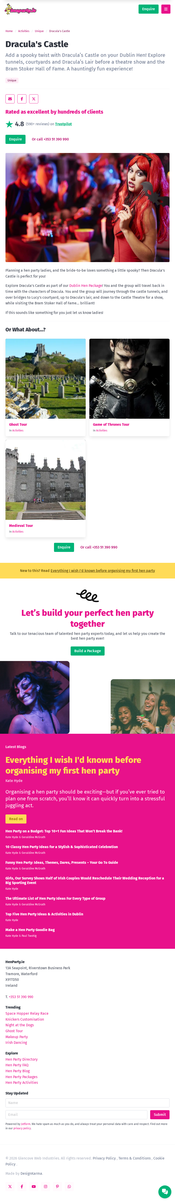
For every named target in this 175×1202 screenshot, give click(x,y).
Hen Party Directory (21, 1059)
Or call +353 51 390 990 (50, 139)
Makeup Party (16, 1037)
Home (9, 31)
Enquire (148, 9)
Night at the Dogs (19, 1025)
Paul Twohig (29, 935)
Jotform (25, 1124)
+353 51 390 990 (21, 997)
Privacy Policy (104, 1158)
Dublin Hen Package (85, 285)
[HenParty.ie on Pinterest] (57, 1186)
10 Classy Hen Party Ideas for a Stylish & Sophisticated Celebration (61, 847)
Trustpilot (63, 124)
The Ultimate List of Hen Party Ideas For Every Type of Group (55, 898)
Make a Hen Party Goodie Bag (30, 930)
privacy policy (22, 1128)
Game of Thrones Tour (111, 424)
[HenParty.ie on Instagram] (45, 1186)
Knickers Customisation (24, 1019)
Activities (23, 31)
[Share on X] (33, 98)
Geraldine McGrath (33, 837)
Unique (39, 31)
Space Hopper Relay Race (27, 1013)
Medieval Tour (21, 525)
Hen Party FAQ (16, 1065)
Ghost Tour (18, 424)
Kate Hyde (14, 781)
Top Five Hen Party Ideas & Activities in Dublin (44, 914)
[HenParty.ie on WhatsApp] (69, 1186)
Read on (16, 819)
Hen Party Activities (21, 1082)
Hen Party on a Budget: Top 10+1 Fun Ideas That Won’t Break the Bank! (63, 831)
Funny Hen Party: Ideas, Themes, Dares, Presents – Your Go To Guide (61, 862)
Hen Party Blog (17, 1071)
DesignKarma (31, 1173)
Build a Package (87, 651)
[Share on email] (10, 98)
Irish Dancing (16, 1042)
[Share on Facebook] (21, 98)
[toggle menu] (165, 9)
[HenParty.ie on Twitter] (10, 1186)
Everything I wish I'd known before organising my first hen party (103, 570)
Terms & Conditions (134, 1158)
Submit (160, 1114)
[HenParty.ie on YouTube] (33, 1186)
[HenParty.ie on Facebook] (21, 1186)
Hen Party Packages (21, 1077)
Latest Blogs (15, 747)
